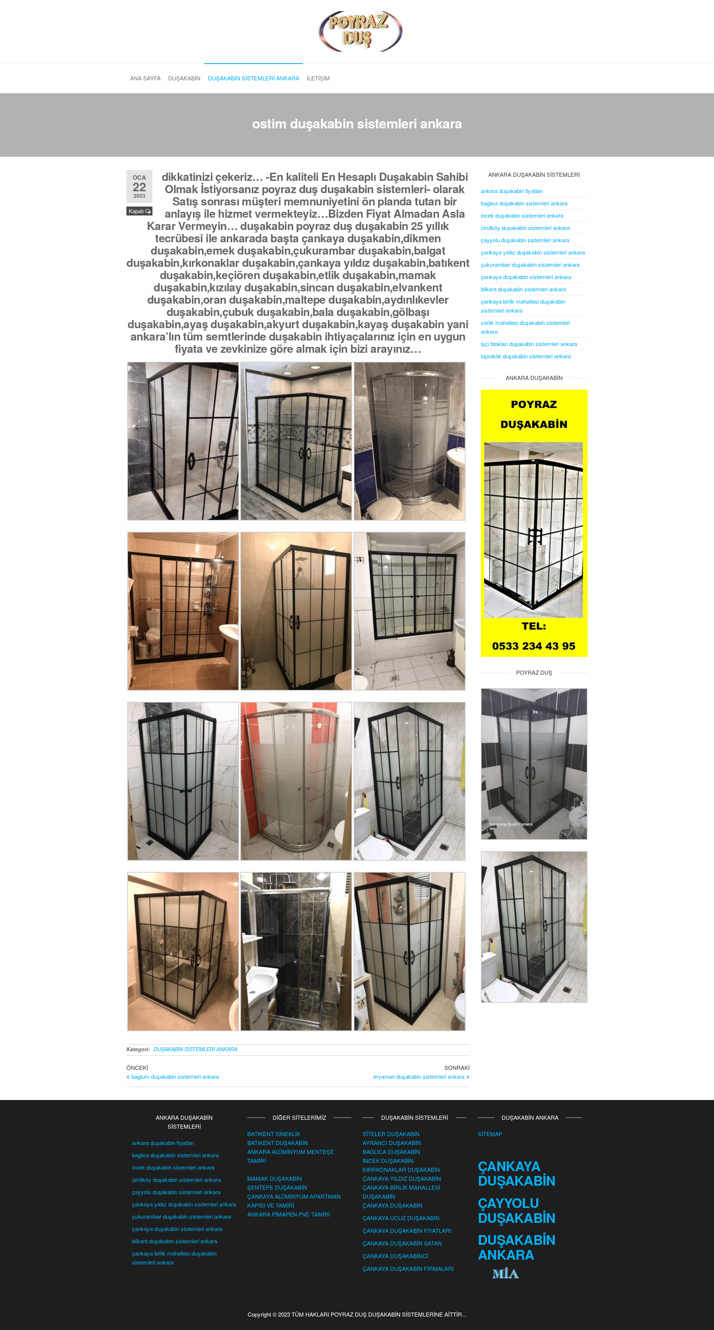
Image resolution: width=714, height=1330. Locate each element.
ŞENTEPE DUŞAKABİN (277, 1187)
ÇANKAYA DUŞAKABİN (392, 1205)
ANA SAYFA (145, 78)
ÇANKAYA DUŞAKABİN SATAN (402, 1243)
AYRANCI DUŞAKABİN (392, 1143)
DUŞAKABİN (184, 78)
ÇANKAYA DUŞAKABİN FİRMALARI (408, 1268)
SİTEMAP (490, 1134)
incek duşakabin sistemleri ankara (522, 215)
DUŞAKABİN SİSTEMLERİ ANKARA (253, 78)
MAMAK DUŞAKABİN (274, 1178)
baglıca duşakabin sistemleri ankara (524, 203)
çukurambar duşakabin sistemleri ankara (530, 264)
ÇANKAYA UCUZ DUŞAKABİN (401, 1218)
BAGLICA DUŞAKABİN (391, 1151)
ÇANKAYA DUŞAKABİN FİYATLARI (407, 1230)
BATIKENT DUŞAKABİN (277, 1143)
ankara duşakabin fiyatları (512, 191)
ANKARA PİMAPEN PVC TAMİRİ (288, 1214)
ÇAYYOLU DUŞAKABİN (517, 1210)
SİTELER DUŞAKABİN (391, 1134)
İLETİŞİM (318, 78)
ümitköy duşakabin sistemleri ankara (525, 227)
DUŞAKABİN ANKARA (517, 1247)
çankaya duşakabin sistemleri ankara (526, 277)
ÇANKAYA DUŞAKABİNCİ (395, 1256)
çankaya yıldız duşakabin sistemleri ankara (533, 252)
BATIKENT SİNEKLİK (273, 1134)
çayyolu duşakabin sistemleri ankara (525, 240)
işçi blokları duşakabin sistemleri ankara (529, 344)
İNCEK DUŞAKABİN (388, 1160)
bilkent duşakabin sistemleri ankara (523, 289)
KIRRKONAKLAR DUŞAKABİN (401, 1169)
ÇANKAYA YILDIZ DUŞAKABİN (402, 1178)
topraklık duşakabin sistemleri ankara (526, 356)
